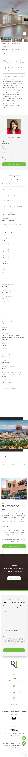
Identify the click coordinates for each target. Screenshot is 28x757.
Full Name (5, 612)
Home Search (6, 745)
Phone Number (7, 624)
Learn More (14, 546)
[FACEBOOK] (14, 725)
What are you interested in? (11, 630)
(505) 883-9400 (14, 704)
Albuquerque (16, 745)
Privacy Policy (17, 643)
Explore (14, 464)
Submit (14, 650)
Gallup (14, 747)
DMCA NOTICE (14, 714)
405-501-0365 (6, 148)
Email (4, 618)
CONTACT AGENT (14, 164)
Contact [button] (14, 552)
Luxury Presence (14, 735)
